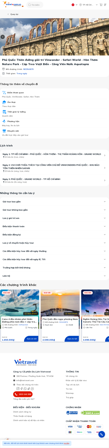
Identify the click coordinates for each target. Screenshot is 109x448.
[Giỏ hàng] (101, 4)
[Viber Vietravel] (25, 388)
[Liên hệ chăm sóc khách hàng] (101, 434)
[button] (54, 444)
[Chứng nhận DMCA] (90, 412)
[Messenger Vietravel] (32, 388)
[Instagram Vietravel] (18, 388)
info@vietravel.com (25, 380)
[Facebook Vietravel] (21, 388)
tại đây (66, 443)
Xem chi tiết (32, 339)
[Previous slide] (3, 37)
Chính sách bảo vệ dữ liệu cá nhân (28, 420)
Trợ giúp (70, 397)
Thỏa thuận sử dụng (22, 416)
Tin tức (69, 389)
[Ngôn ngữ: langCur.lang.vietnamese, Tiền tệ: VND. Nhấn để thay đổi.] (75, 4)
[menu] (105, 4)
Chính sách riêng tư (22, 412)
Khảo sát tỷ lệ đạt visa (76, 380)
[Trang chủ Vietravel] (13, 4)
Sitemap (70, 393)
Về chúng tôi (72, 376)
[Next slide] (106, 37)
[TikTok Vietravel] (28, 388)
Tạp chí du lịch (72, 384)
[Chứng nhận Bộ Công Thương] (72, 412)
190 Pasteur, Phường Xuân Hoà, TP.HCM (34, 376)
